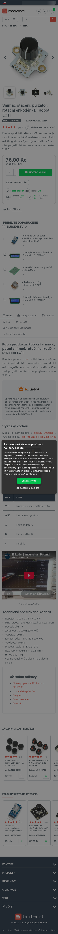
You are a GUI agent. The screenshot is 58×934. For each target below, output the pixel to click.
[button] (29, 488)
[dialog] (28, 467)
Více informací (30, 474)
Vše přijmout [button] (29, 481)
